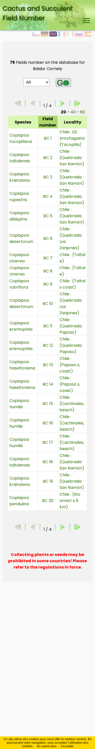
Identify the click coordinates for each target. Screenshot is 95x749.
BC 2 (47, 158)
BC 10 (48, 303)
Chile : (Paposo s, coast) (70, 365)
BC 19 (48, 481)
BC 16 (48, 423)
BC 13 (48, 365)
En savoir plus (46, 746)
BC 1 (48, 138)
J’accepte (66, 746)
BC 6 (47, 238)
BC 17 (48, 442)
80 (82, 112)
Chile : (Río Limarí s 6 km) (70, 500)
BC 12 (48, 345)
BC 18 (48, 462)
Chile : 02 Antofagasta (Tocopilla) (72, 138)
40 (73, 112)
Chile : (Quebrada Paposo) (71, 326)
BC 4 (47, 196)
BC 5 (47, 216)
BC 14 (48, 384)
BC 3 (47, 177)
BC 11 (47, 326)
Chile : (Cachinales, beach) (72, 403)
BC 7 (47, 258)
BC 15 (48, 404)
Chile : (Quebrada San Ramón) (72, 157)
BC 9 (47, 284)
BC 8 (47, 271)
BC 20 (47, 501)
